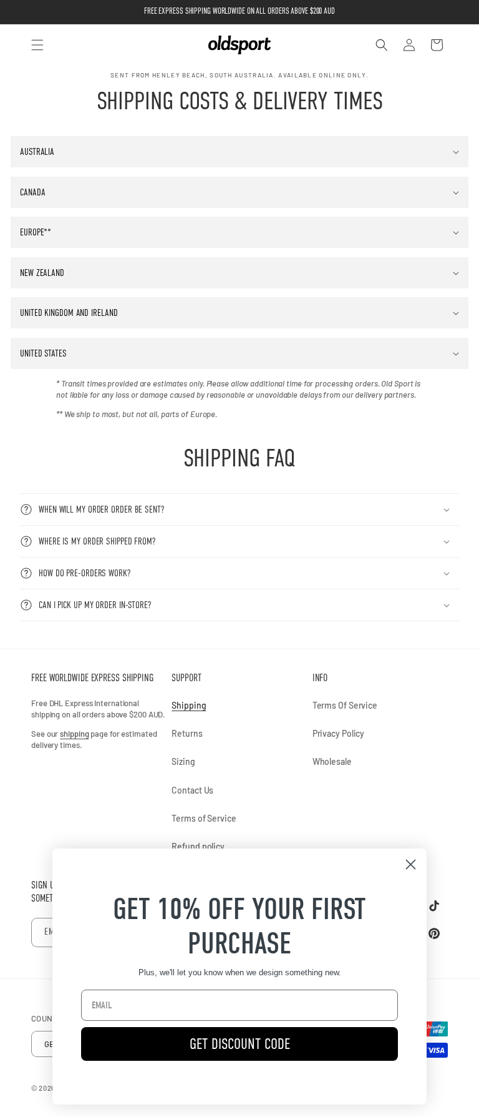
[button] (37, 45)
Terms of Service (204, 818)
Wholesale (332, 761)
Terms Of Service (344, 705)
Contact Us (192, 790)
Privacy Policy (338, 733)
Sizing (183, 761)
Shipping (189, 705)
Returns (187, 733)
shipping (74, 734)
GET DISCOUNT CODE (240, 1043)
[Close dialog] (411, 864)
